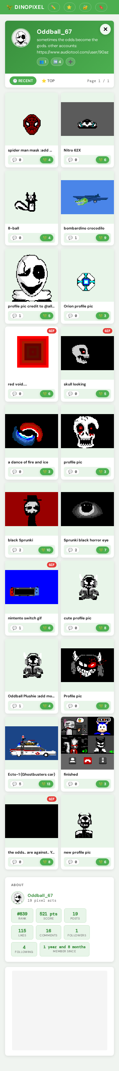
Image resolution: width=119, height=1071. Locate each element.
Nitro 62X (72, 150)
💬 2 (16, 550)
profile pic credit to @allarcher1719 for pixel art (31, 306)
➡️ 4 (57, 62)
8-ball (13, 228)
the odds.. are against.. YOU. (31, 852)
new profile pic (77, 852)
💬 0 (16, 160)
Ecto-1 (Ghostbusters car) (31, 774)
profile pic (73, 462)
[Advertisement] (59, 1010)
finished (71, 774)
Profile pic (73, 696)
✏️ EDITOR (54, 7)
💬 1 (72, 238)
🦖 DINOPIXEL (25, 7)
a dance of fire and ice (28, 462)
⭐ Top (48, 80)
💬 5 (16, 784)
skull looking (75, 384)
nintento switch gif (25, 618)
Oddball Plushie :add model (31, 696)
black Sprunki (20, 540)
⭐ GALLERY (70, 7)
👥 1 (42, 62)
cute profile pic (77, 618)
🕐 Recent (23, 80)
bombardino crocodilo (84, 228)
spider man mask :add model (31, 150)
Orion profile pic (78, 306)
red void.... (17, 384)
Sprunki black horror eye (86, 540)
